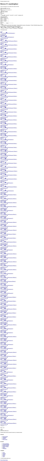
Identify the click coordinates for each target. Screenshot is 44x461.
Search (6, 11)
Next (1, 429)
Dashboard (4, 448)
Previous (2, 425)
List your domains (6, 443)
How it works (5, 439)
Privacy (4, 455)
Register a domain (6, 445)
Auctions (4, 438)
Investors (4, 453)
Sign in (4, 447)
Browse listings (5, 436)
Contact (4, 454)
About (4, 452)
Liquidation (4, 437)
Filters (3, 11)
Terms (4, 456)
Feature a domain (5, 446)
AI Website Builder (6, 444)
